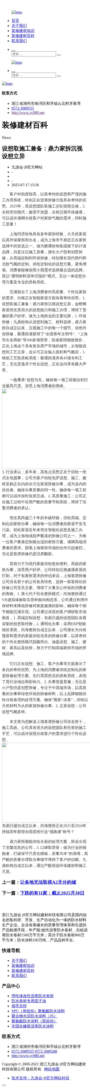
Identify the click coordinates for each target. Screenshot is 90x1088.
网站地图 (52, 1069)
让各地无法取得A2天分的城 (48, 882)
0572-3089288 (46, 1051)
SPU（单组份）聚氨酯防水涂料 (38, 1011)
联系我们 (19, 41)
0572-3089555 (23, 108)
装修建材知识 (23, 31)
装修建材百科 (23, 36)
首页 (15, 21)
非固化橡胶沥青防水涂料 (33, 1026)
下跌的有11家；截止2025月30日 (52, 892)
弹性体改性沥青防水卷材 (33, 996)
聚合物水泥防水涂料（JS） (34, 1016)
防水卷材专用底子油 (29, 1001)
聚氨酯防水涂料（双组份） (35, 1021)
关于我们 (19, 26)
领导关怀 (19, 1006)
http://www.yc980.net (28, 113)
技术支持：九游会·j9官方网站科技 (40, 1078)
